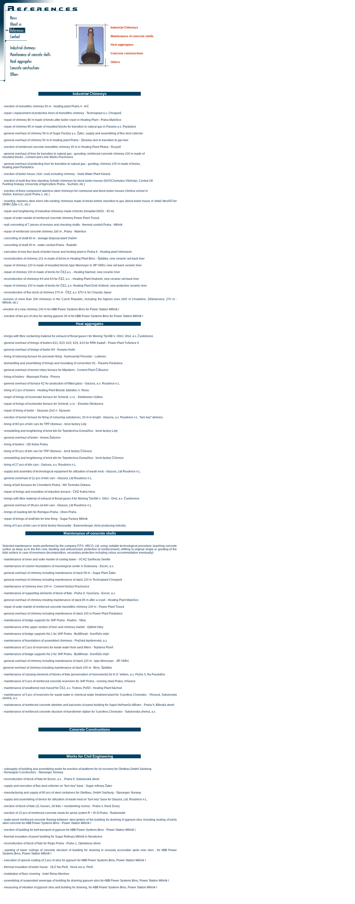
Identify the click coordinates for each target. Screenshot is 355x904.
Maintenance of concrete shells (132, 36)
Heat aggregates (122, 44)
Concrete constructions (127, 53)
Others (115, 62)
